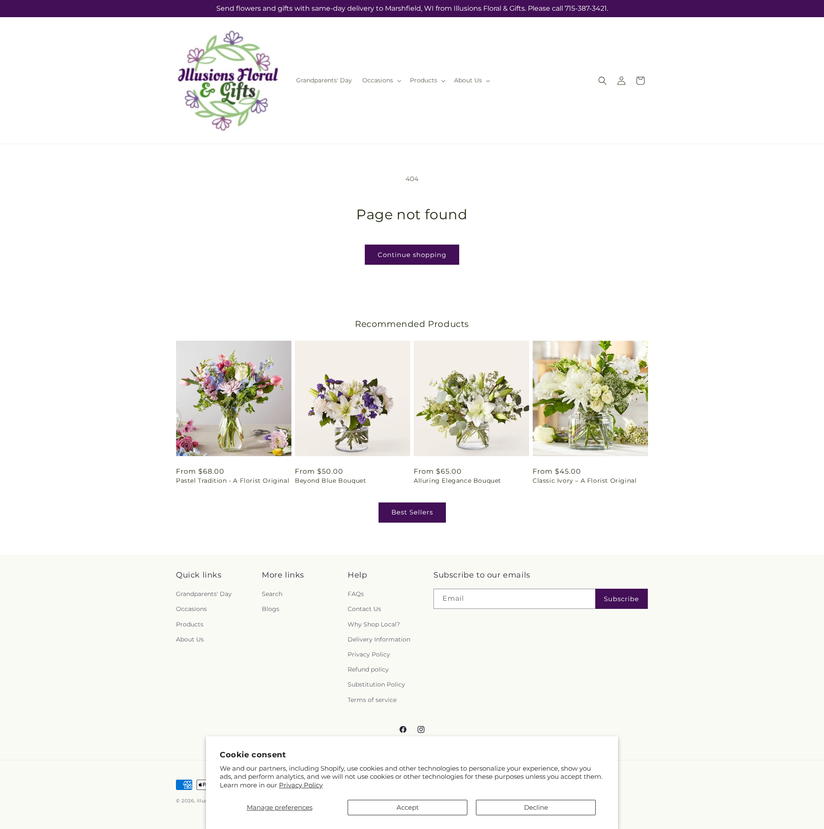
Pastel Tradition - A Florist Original (232, 480)
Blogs (270, 609)
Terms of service (372, 700)
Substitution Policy (376, 684)
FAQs (356, 594)
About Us (190, 639)
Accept (408, 807)
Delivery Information (379, 639)
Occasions (191, 609)
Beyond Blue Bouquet (330, 480)
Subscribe (621, 599)
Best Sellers (412, 512)
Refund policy (368, 669)
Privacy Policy (301, 785)
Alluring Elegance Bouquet (457, 480)
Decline (536, 807)
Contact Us (364, 609)
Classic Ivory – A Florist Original (584, 480)
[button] (381, 80)
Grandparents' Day (204, 594)
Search (272, 594)
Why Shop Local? (374, 624)
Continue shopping (412, 255)
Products (189, 624)
